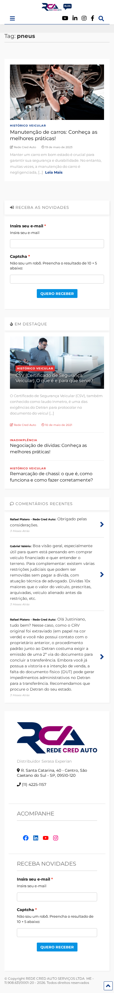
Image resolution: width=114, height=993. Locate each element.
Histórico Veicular (28, 125)
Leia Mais (54, 172)
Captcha (18, 256)
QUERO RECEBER (57, 293)
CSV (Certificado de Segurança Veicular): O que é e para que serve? (54, 378)
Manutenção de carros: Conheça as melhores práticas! (53, 135)
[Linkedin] (74, 18)
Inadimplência (23, 440)
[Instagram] (84, 18)
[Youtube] (65, 18)
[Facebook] (92, 18)
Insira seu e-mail (26, 225)
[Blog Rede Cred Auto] (57, 8)
